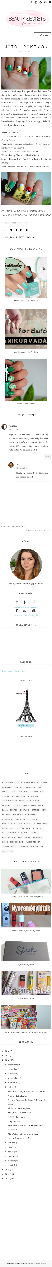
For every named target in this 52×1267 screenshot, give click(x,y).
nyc (42, 828)
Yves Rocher (33, 801)
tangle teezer (33, 842)
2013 (7, 1178)
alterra (6, 805)
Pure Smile (24, 792)
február (11, 1160)
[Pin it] (27, 230)
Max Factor (29, 787)
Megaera (13, 425)
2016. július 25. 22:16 (22, 468)
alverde (16, 805)
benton (14, 810)
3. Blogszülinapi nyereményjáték (26, 897)
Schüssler (33, 796)
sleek (5, 842)
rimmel (34, 833)
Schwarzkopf (18, 796)
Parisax (6, 792)
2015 (7, 1169)
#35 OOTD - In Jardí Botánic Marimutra (26, 1091)
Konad (44, 783)
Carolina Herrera (30, 783)
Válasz (47, 457)
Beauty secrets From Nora (13, 671)
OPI (39, 787)
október (11, 1073)
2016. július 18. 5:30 (15, 430)
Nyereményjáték (26, 965)
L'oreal (18, 787)
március (11, 1156)
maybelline (42, 824)
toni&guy (23, 847)
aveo (33, 805)
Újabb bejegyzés (14, 527)
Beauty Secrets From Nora (19, 1264)
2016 (7, 1060)
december (12, 1064)
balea (5, 810)
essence (6, 815)
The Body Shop (9, 801)
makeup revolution (12, 824)
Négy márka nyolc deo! (18, 1138)
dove (44, 810)
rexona (25, 833)
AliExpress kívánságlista (19, 1108)
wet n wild (7, 851)
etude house (19, 815)
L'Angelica (7, 787)
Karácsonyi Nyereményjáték (26, 931)
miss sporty (8, 828)
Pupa (14, 792)
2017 (7, 1055)
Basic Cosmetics (10, 783)
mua (28, 828)
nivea (35, 828)
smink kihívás (16, 842)
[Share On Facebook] (16, 230)
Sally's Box (37, 792)
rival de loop (8, 837)
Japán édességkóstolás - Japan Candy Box (26, 1032)
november (12, 1069)
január (11, 1165)
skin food (37, 837)
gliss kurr (7, 819)
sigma (27, 837)
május (10, 1147)
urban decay (37, 847)
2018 (7, 1051)
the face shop (9, 847)
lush (34, 819)
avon (40, 805)
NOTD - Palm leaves (17, 1095)
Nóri (18, 464)
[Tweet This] (11, 230)
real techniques (10, 833)
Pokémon (31, 237)
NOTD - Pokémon (16, 1117)
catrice (35, 810)
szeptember (13, 1078)
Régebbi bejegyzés (37, 530)
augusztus (12, 1082)
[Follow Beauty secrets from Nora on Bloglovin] (26, 721)
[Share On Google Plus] (22, 230)
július (10, 1087)
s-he (20, 837)
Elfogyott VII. (14, 1121)
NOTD (22, 237)
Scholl (5, 796)
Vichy (22, 801)
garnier (32, 815)
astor (26, 805)
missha (20, 828)
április (11, 1151)
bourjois (24, 810)
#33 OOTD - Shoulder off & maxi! (23, 1133)
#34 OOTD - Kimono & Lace (21, 1112)
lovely (26, 819)
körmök (13, 237)
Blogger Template (41, 1264)
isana (18, 819)
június (11, 1142)
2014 (7, 1174)
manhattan (29, 824)
